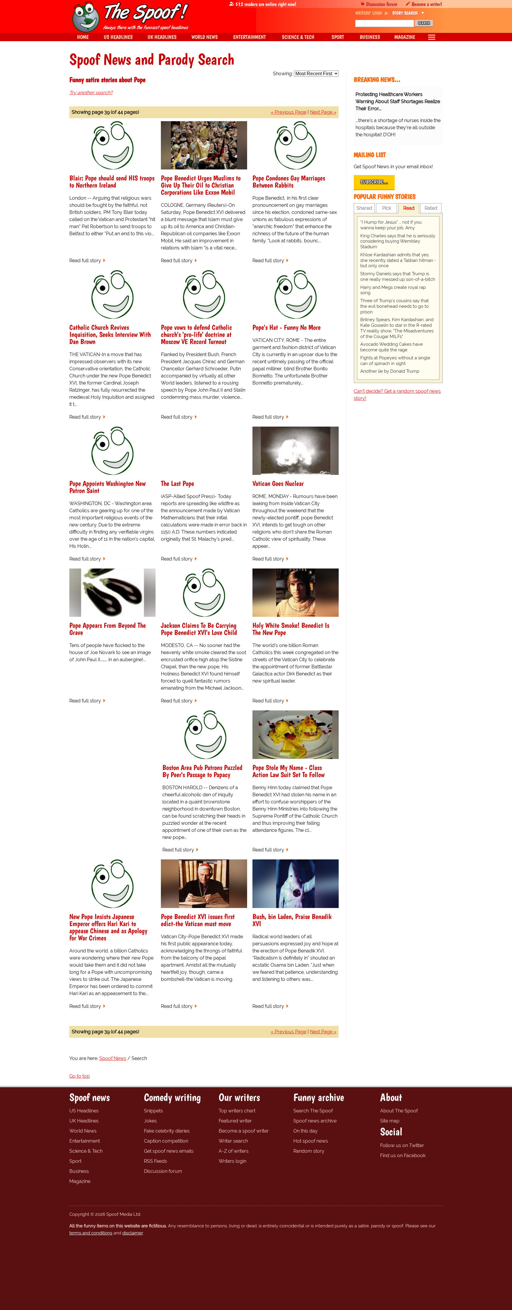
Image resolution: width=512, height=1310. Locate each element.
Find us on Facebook (402, 1155)
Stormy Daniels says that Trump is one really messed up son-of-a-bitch (397, 276)
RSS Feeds (155, 1161)
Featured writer (235, 1121)
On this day (305, 1131)
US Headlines (84, 1111)
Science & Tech (86, 1151)
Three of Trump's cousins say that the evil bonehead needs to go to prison (394, 306)
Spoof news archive (315, 1121)
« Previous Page (288, 112)
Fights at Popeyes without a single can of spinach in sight (395, 360)
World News (83, 1131)
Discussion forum (381, 4)
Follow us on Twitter (402, 1145)
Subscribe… (374, 182)
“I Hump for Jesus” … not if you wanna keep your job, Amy (391, 225)
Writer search (233, 1141)
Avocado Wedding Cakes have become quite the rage (391, 347)
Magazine (79, 1181)
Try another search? (91, 92)
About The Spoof (399, 1111)
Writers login (232, 1161)
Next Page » (323, 112)
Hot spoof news (310, 1141)
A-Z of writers (234, 1151)
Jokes (150, 1121)
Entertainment (84, 1141)
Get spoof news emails (168, 1151)
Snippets (153, 1111)
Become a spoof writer (244, 1131)
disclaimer (132, 1233)
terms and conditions (90, 1233)
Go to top (79, 1076)
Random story (308, 1151)
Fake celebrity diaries (167, 1131)
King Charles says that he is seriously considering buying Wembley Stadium (397, 241)
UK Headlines (84, 1121)
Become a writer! (427, 4)
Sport (75, 1161)
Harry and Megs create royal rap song (393, 290)
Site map (389, 1121)
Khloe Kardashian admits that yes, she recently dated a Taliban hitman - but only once (398, 260)
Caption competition (166, 1141)
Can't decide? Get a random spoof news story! (397, 394)
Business (79, 1171)
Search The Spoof (313, 1111)
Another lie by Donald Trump (389, 371)
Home (83, 37)
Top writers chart (237, 1111)
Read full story (85, 260)
